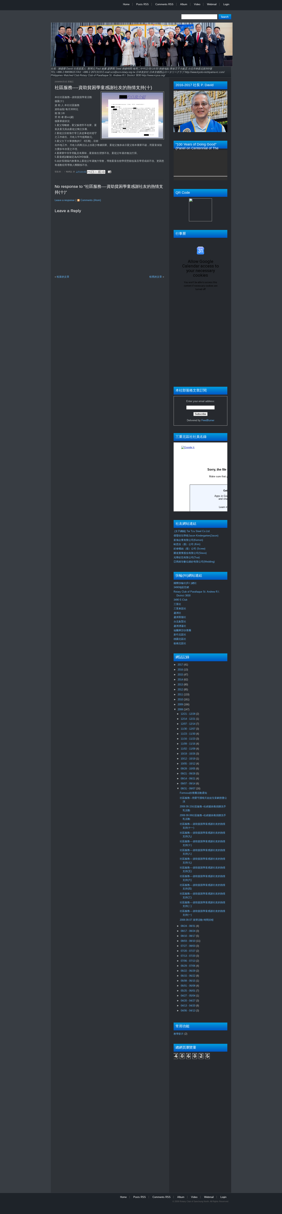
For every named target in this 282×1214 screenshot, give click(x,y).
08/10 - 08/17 (188, 935)
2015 (181, 674)
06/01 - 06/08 (188, 985)
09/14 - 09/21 (188, 778)
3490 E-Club (180, 599)
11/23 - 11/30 (188, 733)
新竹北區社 (180, 634)
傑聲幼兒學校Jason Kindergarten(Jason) (196, 535)
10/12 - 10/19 (188, 758)
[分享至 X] (96, 172)
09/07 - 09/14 (188, 783)
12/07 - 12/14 (188, 723)
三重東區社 (180, 608)
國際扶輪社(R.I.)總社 (185, 583)
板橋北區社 (180, 643)
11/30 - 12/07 (188, 728)
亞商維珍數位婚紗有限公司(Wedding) (194, 561)
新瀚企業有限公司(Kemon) (188, 540)
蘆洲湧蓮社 (180, 626)
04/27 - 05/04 (188, 995)
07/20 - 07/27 (188, 950)
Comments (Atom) (91, 200)
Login (226, 4)
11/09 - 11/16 (188, 743)
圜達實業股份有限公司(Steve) (190, 553)
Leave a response (64, 200)
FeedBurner (207, 420)
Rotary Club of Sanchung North (194, 1201)
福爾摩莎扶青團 (182, 630)
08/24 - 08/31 (188, 926)
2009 (181, 704)
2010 (181, 699)
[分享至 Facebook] (100, 172)
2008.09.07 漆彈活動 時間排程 (197, 919)
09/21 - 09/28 (188, 773)
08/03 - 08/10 (188, 940)
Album (183, 4)
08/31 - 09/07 (188, 788)
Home (126, 4)
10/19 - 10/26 (188, 753)
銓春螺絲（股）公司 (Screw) (189, 548)
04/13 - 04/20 (188, 1005)
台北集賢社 (180, 621)
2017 (181, 664)
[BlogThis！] (92, 172)
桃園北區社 (180, 639)
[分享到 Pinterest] (103, 172)
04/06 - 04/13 (188, 1010)
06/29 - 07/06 (188, 965)
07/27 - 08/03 (188, 945)
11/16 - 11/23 (188, 738)
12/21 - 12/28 (188, 713)
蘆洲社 (177, 612)
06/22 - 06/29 (188, 970)
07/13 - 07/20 (188, 955)
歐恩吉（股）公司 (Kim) (187, 544)
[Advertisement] (189, 1123)
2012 (181, 689)
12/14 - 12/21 (188, 718)
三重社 (177, 604)
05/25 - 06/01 (188, 990)
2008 (181, 709)
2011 (181, 694)
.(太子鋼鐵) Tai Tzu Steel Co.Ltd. (192, 531)
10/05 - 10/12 (188, 763)
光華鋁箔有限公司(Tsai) (187, 557)
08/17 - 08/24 (188, 931)
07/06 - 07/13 (188, 960)
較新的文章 (63, 276)
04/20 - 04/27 (188, 1000)
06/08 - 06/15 (188, 980)
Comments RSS (164, 4)
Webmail (212, 4)
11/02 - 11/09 (188, 748)
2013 (181, 684)
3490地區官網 (181, 587)
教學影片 (179, 1033)
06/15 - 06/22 (188, 975)
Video (197, 4)
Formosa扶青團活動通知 (193, 792)
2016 (181, 669)
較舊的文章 (155, 276)
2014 (181, 679)
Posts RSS (142, 4)
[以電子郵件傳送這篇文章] (89, 172)
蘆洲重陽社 (180, 617)
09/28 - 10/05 (188, 768)
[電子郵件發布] (109, 172)
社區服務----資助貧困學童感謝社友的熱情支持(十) (103, 87)
